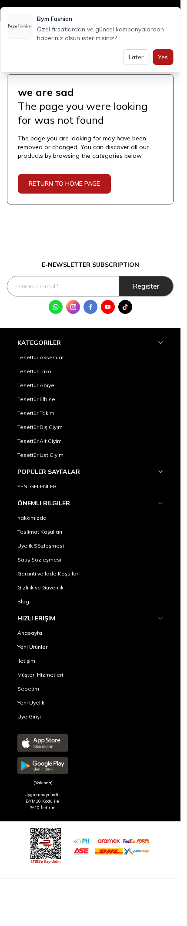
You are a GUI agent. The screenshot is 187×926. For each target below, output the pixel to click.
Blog (23, 601)
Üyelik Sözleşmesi (40, 545)
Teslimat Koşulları (39, 531)
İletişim (26, 660)
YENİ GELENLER (37, 486)
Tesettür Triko (34, 371)
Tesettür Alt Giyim (39, 441)
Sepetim (28, 688)
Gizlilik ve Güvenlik (40, 587)
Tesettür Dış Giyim (40, 427)
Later (136, 57)
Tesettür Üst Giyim (40, 455)
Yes (163, 57)
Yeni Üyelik (30, 702)
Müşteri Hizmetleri (40, 674)
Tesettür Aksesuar (40, 357)
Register (146, 286)
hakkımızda (32, 517)
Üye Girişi (29, 716)
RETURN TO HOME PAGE (64, 183)
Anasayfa (29, 633)
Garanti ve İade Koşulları (48, 573)
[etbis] (45, 844)
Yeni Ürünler (32, 646)
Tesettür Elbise (36, 399)
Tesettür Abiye (35, 385)
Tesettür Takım (35, 413)
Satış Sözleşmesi (39, 559)
